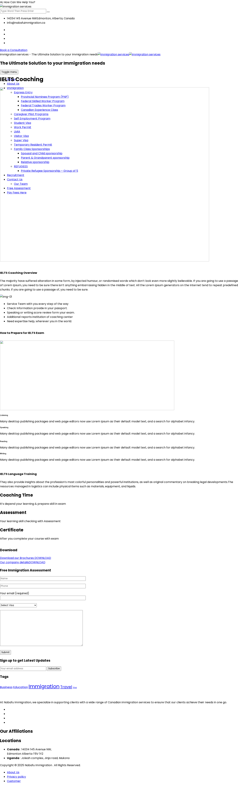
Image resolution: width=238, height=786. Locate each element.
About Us (13, 84)
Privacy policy (16, 777)
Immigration (44, 686)
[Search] (48, 11)
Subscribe (54, 668)
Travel (66, 687)
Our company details (22, 562)
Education (20, 687)
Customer (14, 781)
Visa (75, 687)
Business (6, 687)
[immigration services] (129, 54)
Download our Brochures (25, 558)
